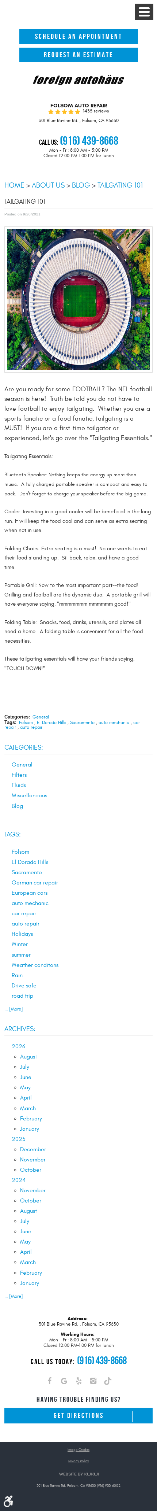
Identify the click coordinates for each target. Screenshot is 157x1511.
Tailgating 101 (120, 185)
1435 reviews (96, 111)
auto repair (31, 727)
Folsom (26, 722)
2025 (19, 1139)
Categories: (23, 747)
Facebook (49, 1382)
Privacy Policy (78, 1461)
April (26, 1097)
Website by (78, 1474)
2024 (19, 1180)
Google (63, 1382)
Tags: (12, 834)
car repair (24, 913)
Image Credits (78, 1450)
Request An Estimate (78, 55)
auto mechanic (114, 722)
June (25, 1077)
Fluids (19, 785)
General (40, 717)
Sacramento (82, 722)
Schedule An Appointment (78, 36)
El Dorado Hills (51, 722)
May (25, 1087)
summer (21, 955)
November (33, 1159)
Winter (20, 944)
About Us (48, 185)
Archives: (19, 1029)
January (29, 1129)
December (33, 1149)
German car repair (35, 882)
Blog (81, 185)
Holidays (22, 934)
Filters (19, 775)
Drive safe (24, 985)
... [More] (13, 1009)
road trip (22, 996)
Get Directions (79, 1415)
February (31, 1118)
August (28, 1056)
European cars (29, 893)
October (30, 1170)
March (28, 1108)
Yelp (78, 1382)
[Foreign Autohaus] (78, 80)
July (24, 1067)
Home (14, 185)
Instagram (93, 1382)
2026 (18, 1046)
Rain (17, 975)
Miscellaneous (29, 795)
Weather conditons (35, 965)
